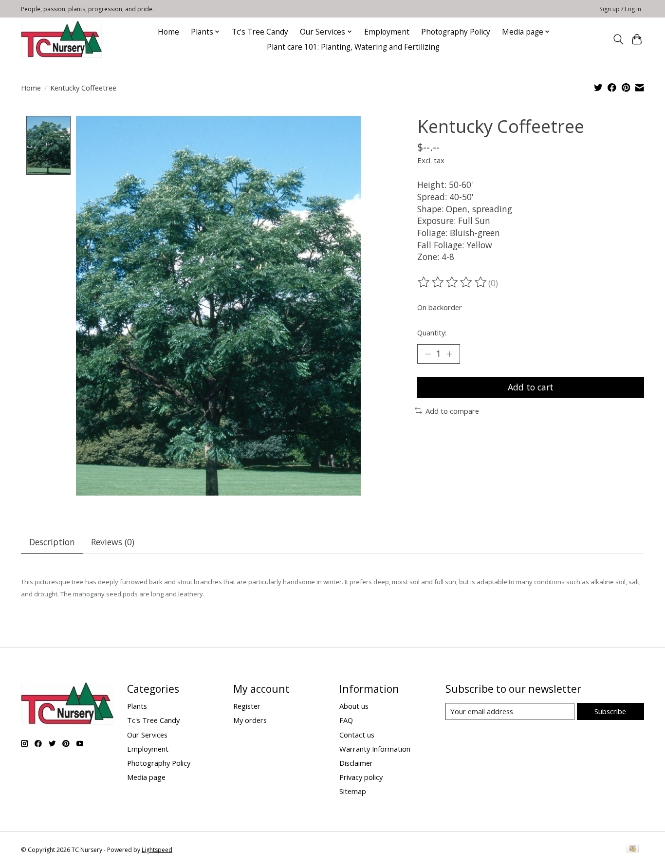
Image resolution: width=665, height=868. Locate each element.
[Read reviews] (452, 282)
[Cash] (633, 849)
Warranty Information (374, 749)
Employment (386, 32)
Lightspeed (157, 850)
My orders (250, 720)
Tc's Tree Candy (260, 32)
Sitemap (352, 791)
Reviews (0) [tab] (112, 542)
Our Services (147, 734)
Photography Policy (455, 32)
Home (168, 32)
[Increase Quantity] (449, 354)
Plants (137, 706)
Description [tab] (52, 542)
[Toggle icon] (618, 39)
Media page (146, 777)
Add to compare (452, 411)
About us (354, 706)
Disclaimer (356, 763)
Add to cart (531, 387)
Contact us (356, 734)
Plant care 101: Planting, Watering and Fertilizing (354, 47)
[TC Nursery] (61, 39)
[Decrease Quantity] (428, 354)
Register (246, 706)
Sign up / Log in (620, 9)
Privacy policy (361, 777)
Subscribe (610, 711)
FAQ (346, 720)
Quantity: (431, 332)
